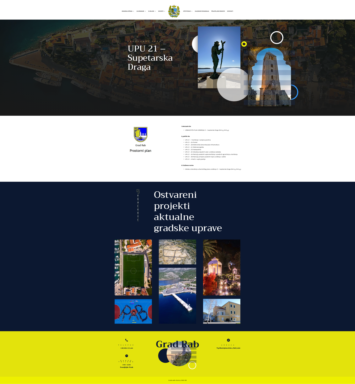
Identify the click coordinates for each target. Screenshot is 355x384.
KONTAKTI (230, 11)
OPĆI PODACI (187, 11)
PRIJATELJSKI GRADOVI (218, 11)
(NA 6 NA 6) (236, 169)
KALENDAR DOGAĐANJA (202, 11)
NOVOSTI (160, 11)
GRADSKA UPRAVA (127, 11)
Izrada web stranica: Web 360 (177, 380)
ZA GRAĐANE (140, 11)
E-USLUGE (151, 11)
